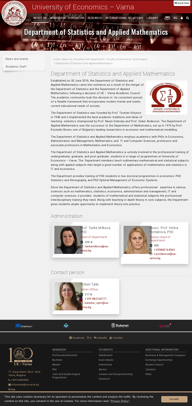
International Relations (124, 18)
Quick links (183, 3)
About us (40, 18)
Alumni (103, 369)
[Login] (182, 18)
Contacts (151, 369)
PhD (54, 369)
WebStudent (105, 355)
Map (13, 389)
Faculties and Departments (89, 59)
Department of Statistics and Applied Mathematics (96, 31)
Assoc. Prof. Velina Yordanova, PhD (163, 230)
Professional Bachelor (65, 355)
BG (175, 18)
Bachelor (57, 360)
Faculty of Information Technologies (127, 59)
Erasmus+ (104, 379)
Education (76, 18)
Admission (58, 18)
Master (56, 364)
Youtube (117, 337)
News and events (17, 59)
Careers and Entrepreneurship (116, 374)
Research (95, 18)
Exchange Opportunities (159, 360)
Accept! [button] (174, 399)
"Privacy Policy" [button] (120, 401)
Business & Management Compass (166, 355)
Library (152, 18)
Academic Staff (16, 66)
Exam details (106, 360)
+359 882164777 (95, 298)
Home (57, 59)
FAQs (149, 374)
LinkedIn (101, 337)
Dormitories (105, 364)
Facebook (78, 337)
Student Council (155, 364)
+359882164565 (164, 249)
